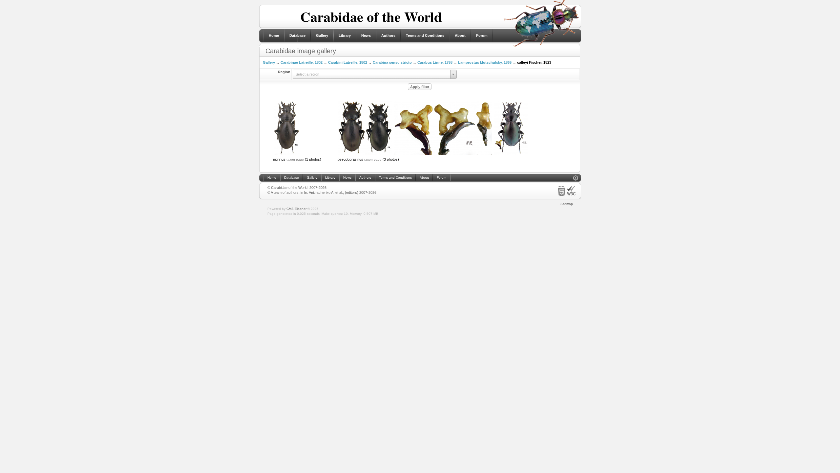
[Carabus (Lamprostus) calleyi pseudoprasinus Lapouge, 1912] (365, 154)
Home (274, 35)
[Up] (575, 178)
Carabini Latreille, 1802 (347, 62)
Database (297, 35)
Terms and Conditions (425, 35)
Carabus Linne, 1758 (434, 62)
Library (345, 35)
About (460, 35)
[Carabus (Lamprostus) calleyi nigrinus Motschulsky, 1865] (286, 154)
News (366, 35)
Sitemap (566, 204)
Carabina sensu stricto (392, 62)
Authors (388, 35)
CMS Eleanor (296, 209)
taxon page (295, 159)
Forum (482, 35)
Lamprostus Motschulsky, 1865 (485, 62)
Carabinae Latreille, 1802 (302, 62)
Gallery (322, 35)
